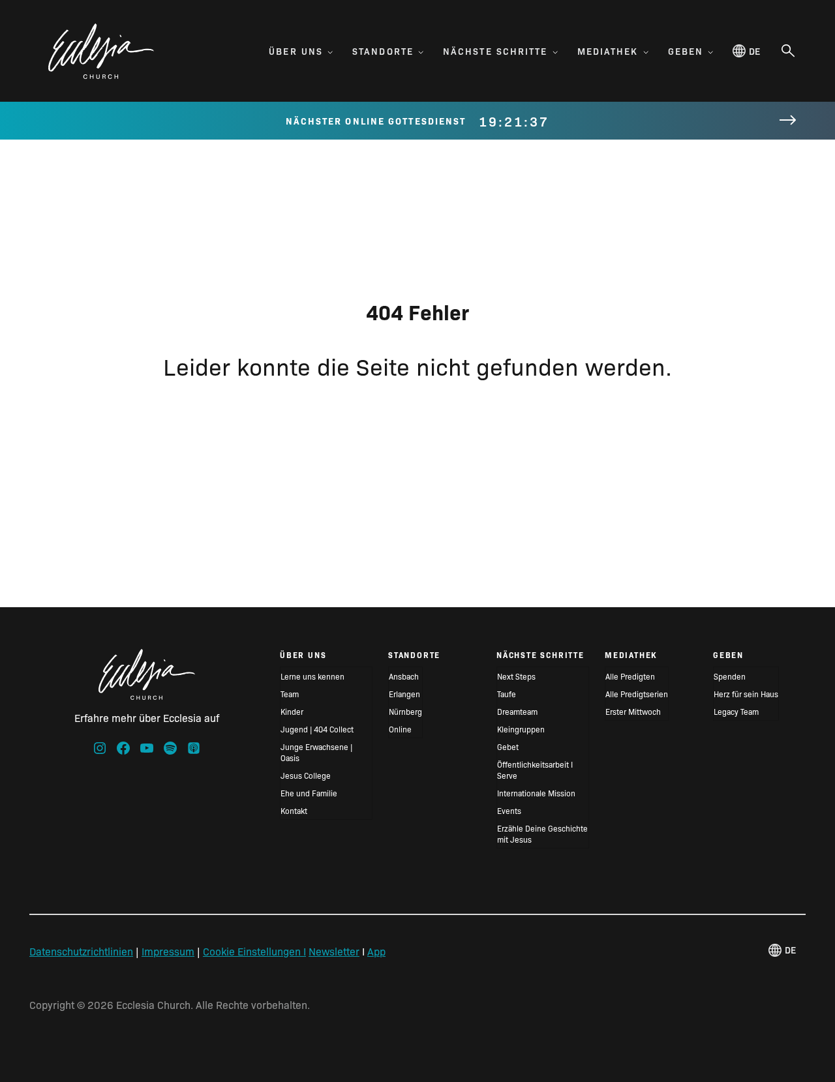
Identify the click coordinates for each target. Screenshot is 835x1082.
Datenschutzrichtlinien (81, 951)
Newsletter (334, 951)
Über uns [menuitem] (296, 50)
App (376, 951)
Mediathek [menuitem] (608, 50)
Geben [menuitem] (686, 50)
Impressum (168, 951)
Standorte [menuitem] (383, 50)
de (754, 50)
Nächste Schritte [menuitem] (495, 50)
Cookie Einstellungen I (254, 951)
